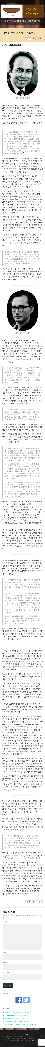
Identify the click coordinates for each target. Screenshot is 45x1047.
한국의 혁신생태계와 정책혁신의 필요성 (18, 1012)
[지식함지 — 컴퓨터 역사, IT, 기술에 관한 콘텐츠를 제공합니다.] (22, 12)
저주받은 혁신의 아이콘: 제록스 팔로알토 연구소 (20, 1025)
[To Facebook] (18, 997)
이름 (5, 952)
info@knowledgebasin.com (22, 1043)
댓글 (5, 922)
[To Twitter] (26, 997)
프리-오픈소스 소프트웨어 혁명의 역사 (17, 1021)
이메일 (6, 962)
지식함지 (27, 1035)
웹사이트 (6, 972)
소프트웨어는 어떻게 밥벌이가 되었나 (17, 1015)
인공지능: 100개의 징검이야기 (14, 1018)
